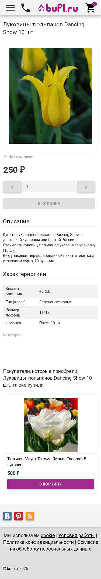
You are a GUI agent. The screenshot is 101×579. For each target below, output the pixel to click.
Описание (16, 221)
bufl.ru (12, 568)
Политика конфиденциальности (38, 542)
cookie (48, 535)
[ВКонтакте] (8, 517)
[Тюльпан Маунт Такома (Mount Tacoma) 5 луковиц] (50, 425)
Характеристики (24, 274)
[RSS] (31, 517)
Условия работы (76, 535)
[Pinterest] (20, 517)
